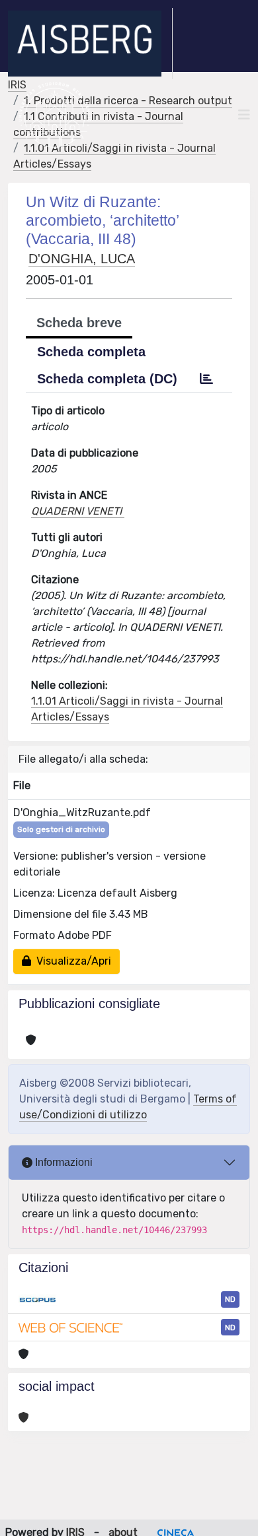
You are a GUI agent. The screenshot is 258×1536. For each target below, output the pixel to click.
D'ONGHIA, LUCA (81, 258)
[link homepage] (90, 43)
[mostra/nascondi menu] (244, 114)
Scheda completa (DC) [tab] (107, 378)
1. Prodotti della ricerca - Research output (128, 100)
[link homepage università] (54, 114)
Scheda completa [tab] (91, 351)
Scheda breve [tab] (79, 322)
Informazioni (62, 1162)
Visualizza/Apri (71, 961)
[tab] (206, 379)
